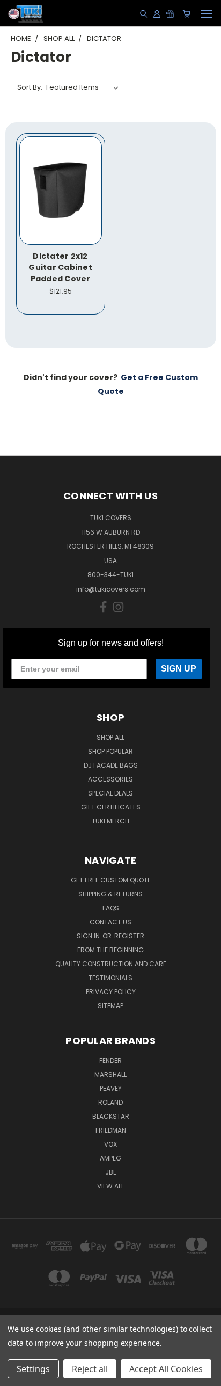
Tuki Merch (110, 821)
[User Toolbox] (157, 13)
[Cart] (186, 13)
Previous (17, 1375)
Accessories (110, 779)
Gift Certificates (111, 807)
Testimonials (110, 977)
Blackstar (110, 1116)
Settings (33, 1369)
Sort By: (29, 87)
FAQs (110, 908)
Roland (110, 1102)
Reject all (90, 1369)
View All (110, 1186)
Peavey (111, 1088)
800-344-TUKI (110, 574)
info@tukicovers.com (110, 589)
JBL (110, 1172)
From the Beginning (110, 949)
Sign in (89, 935)
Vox (110, 1144)
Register (129, 935)
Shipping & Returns (110, 894)
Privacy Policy (111, 991)
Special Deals (110, 793)
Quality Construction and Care (110, 963)
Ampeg (110, 1158)
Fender (110, 1060)
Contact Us (110, 922)
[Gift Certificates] (170, 13)
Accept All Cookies (166, 1369)
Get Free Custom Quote (111, 880)
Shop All (110, 737)
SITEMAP (110, 1005)
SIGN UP (178, 668)
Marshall (110, 1074)
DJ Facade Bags (111, 765)
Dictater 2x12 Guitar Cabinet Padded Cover (60, 267)
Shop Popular (110, 751)
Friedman (110, 1130)
